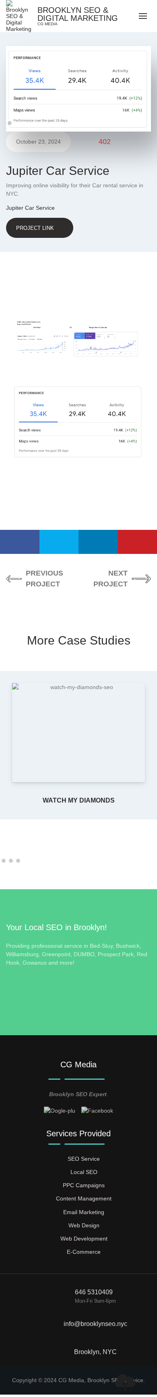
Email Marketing (83, 1212)
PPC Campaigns (84, 1185)
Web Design (83, 1225)
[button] (10, 123)
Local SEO (83, 1172)
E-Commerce (84, 1252)
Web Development (83, 1238)
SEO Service (84, 1159)
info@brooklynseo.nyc (95, 1323)
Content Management (84, 1198)
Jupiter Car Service (30, 208)
